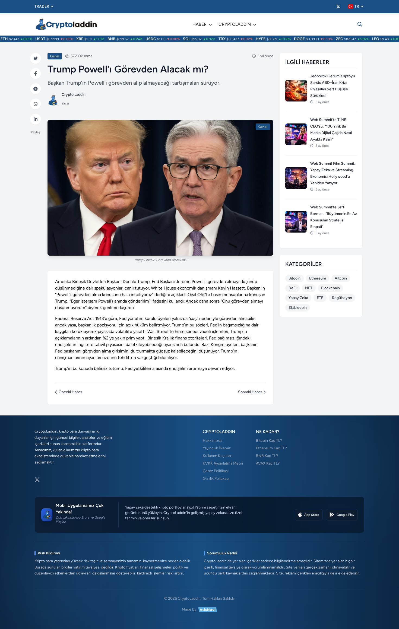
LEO (368, 39)
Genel (54, 56)
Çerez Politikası (216, 471)
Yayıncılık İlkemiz (217, 448)
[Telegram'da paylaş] (35, 88)
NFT (308, 288)
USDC (143, 39)
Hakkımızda (212, 440)
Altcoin (341, 278)
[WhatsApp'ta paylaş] (35, 104)
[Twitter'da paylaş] (35, 58)
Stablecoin (298, 307)
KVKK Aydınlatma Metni (223, 463)
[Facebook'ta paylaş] (35, 73)
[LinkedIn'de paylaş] (35, 119)
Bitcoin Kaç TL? (269, 440)
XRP (72, 39)
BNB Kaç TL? (267, 455)
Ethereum (317, 278)
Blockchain (330, 288)
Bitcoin (294, 278)
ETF (320, 298)
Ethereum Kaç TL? (271, 448)
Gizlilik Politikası (216, 478)
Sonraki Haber (250, 392)
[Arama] (360, 24)
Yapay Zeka (298, 298)
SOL (179, 39)
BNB (104, 39)
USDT (33, 39)
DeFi (292, 288)
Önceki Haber (70, 392)
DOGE (291, 39)
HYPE (253, 39)
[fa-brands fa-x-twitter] (338, 6)
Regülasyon (342, 298)
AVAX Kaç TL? (268, 463)
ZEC (331, 39)
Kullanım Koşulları (217, 455)
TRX (214, 39)
